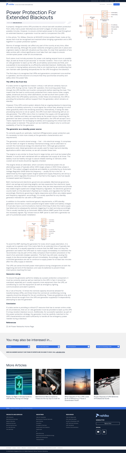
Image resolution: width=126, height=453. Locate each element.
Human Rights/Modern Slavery (46, 448)
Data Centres (39, 421)
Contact (60, 448)
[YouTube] (98, 432)
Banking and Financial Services (44, 419)
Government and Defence (43, 427)
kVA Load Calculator (43, 346)
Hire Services (9, 429)
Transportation (40, 439)
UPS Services (109, 4)
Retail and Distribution (42, 437)
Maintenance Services (12, 419)
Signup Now (107, 423)
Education (38, 423)
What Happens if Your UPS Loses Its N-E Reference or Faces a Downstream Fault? (77, 398)
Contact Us (116, 4)
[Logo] (10, 4)
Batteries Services (11, 423)
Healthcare (39, 429)
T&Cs (18, 448)
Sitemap (8, 448)
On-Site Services (10, 427)
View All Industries (41, 417)
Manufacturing (40, 433)
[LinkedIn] (104, 432)
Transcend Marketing (42, 451)
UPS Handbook (71, 346)
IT (36, 431)
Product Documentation (72, 427)
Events (9, 346)
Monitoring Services (11, 425)
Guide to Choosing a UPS (104, 346)
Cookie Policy (32, 448)
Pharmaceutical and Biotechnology (45, 435)
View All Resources (71, 417)
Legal (14, 448)
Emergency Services (41, 425)
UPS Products (102, 4)
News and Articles (17, 22)
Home (7, 408)
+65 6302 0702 (60, 352)
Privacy (24, 448)
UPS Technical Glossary (72, 423)
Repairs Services (10, 421)
